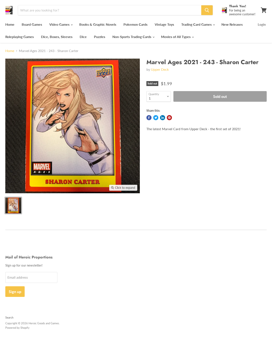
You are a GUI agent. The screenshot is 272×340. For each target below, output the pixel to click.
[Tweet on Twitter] (155, 117)
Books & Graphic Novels (97, 24)
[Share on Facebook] (149, 117)
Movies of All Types (176, 37)
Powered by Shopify (17, 327)
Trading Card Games (196, 24)
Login (262, 24)
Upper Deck (160, 69)
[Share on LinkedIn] (162, 117)
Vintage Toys (164, 24)
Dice (83, 37)
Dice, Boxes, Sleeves (56, 37)
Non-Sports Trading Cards (132, 37)
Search (9, 317)
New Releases (232, 24)
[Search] (207, 10)
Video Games (59, 24)
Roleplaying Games (19, 37)
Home (9, 24)
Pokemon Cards (135, 24)
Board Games (32, 24)
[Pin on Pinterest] (169, 117)
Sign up (15, 291)
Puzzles (99, 37)
